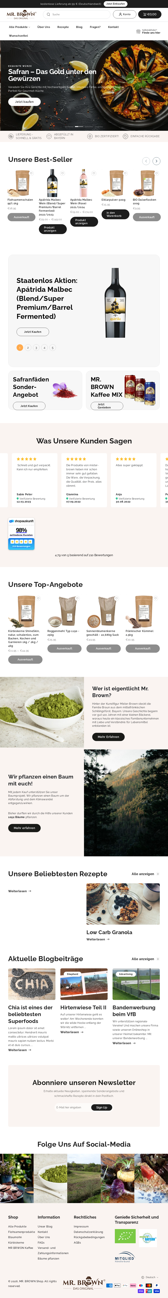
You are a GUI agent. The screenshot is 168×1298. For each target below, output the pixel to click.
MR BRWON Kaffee (20, 1247)
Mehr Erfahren (108, 737)
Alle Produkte (17, 1226)
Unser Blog (45, 1226)
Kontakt (43, 1232)
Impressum (81, 1226)
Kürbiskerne (16, 1242)
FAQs (41, 1242)
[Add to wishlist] (31, 173)
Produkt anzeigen (50, 229)
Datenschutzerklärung (88, 1232)
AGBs (77, 1242)
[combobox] (74, 14)
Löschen (103, 14)
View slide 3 (89, 124)
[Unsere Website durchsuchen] (48, 14)
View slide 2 (79, 124)
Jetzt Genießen (104, 406)
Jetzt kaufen (24, 101)
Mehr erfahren (24, 828)
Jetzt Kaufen (32, 331)
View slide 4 (99, 124)
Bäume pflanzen (48, 1258)
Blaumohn (15, 1237)
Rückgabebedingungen (89, 1237)
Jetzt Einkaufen (115, 3)
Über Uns (44, 1237)
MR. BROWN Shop (31, 1281)
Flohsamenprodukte (21, 1232)
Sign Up (101, 1107)
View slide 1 (69, 124)
